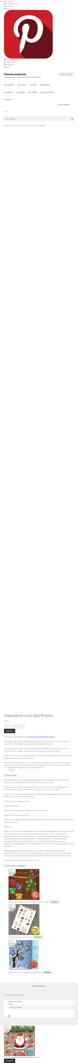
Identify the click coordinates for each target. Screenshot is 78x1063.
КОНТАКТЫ (8, 100)
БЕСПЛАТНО (22, 85)
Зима (54, 763)
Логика (22, 125)
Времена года (47, 763)
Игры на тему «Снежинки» (34, 767)
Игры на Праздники (63, 763)
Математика (14, 125)
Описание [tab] (12, 770)
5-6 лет (31, 763)
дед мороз (21, 767)
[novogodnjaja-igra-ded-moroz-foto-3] (39, 225)
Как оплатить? (9, 1)
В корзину (9, 731)
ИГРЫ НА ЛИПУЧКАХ (47, 92)
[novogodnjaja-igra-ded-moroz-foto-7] (39, 641)
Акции (2, 1)
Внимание (38, 763)
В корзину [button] (54, 902)
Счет (5, 767)
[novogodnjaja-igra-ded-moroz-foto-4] (39, 265)
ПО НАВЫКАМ (45, 85)
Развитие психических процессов (59, 765)
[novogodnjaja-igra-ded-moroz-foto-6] (39, 499)
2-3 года (14, 763)
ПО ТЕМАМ (33, 85)
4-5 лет (26, 763)
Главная (6, 125)
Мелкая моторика (25, 765)
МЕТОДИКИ (21, 92)
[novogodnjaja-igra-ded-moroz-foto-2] (39, 186)
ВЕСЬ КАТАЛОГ (9, 85)
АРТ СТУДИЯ (32, 92)
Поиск (11, 1004)
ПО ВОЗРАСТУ (9, 92)
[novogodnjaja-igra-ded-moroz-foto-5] (39, 356)
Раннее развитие (15, 74)
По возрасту (43, 765)
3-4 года (20, 763)
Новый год (35, 765)
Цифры (10, 767)
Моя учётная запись (15, 1001)
